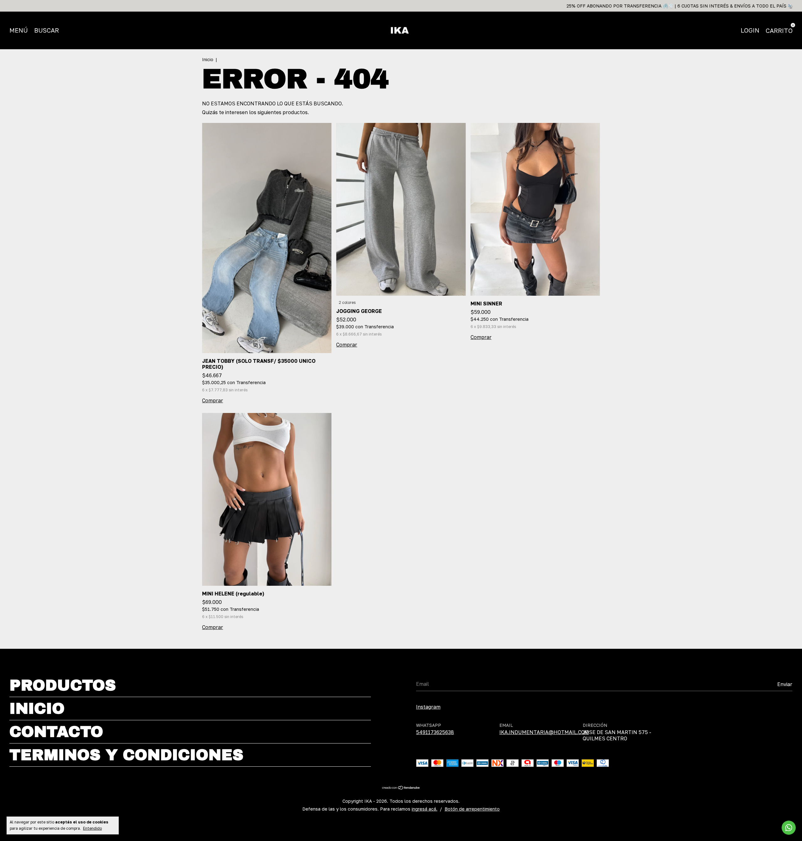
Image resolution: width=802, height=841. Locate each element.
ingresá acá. (424, 809)
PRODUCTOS (62, 685)
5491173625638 (435, 732)
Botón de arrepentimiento (472, 809)
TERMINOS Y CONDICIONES (126, 755)
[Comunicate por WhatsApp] (789, 828)
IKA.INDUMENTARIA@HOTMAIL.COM (544, 732)
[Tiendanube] (401, 788)
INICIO (37, 708)
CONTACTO (56, 731)
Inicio (207, 59)
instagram (428, 707)
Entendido (92, 828)
